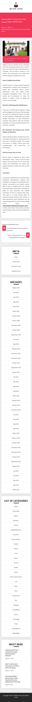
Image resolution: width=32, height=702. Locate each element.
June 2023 (16, 419)
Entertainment (16, 539)
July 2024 (16, 377)
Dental (16, 525)
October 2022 (16, 457)
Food (16, 553)
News (16, 586)
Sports (16, 614)
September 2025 (16, 335)
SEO (16, 600)
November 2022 (16, 452)
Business (25, 58)
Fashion (16, 544)
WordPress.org (16, 271)
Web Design (16, 633)
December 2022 (16, 447)
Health (16, 567)
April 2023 (16, 429)
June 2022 (16, 476)
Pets (16, 591)
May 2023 (16, 424)
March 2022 (16, 490)
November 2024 (16, 358)
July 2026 (16, 292)
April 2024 (16, 391)
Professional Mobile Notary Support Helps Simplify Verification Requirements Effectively (12, 679)
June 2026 (16, 297)
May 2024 (16, 386)
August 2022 (16, 466)
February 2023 (16, 438)
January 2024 (16, 405)
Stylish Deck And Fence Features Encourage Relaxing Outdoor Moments (11, 653)
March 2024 (16, 396)
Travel (16, 624)
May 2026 (16, 302)
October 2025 (16, 330)
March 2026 (16, 311)
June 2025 (16, 339)
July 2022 (16, 471)
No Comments (9, 60)
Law (16, 582)
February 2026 (16, 316)
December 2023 (16, 410)
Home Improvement (16, 577)
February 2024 (16, 400)
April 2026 (16, 307)
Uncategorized (16, 629)
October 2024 (16, 363)
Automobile (16, 511)
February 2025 (16, 349)
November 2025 (16, 325)
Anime (16, 506)
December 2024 (16, 353)
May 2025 (16, 344)
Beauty (16, 516)
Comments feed (16, 266)
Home (16, 572)
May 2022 (16, 480)
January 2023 (16, 443)
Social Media (16, 610)
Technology (16, 619)
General (16, 563)
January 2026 (16, 321)
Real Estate (16, 596)
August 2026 (16, 288)
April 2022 (16, 485)
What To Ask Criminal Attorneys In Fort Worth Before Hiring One (12, 666)
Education (16, 535)
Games (16, 558)
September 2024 (16, 368)
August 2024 (16, 372)
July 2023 (16, 415)
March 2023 (16, 433)
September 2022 (16, 462)
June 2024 (16, 382)
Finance (16, 549)
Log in (16, 257)
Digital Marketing (16, 530)
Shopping (16, 605)
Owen (7, 58)
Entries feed (16, 262)
